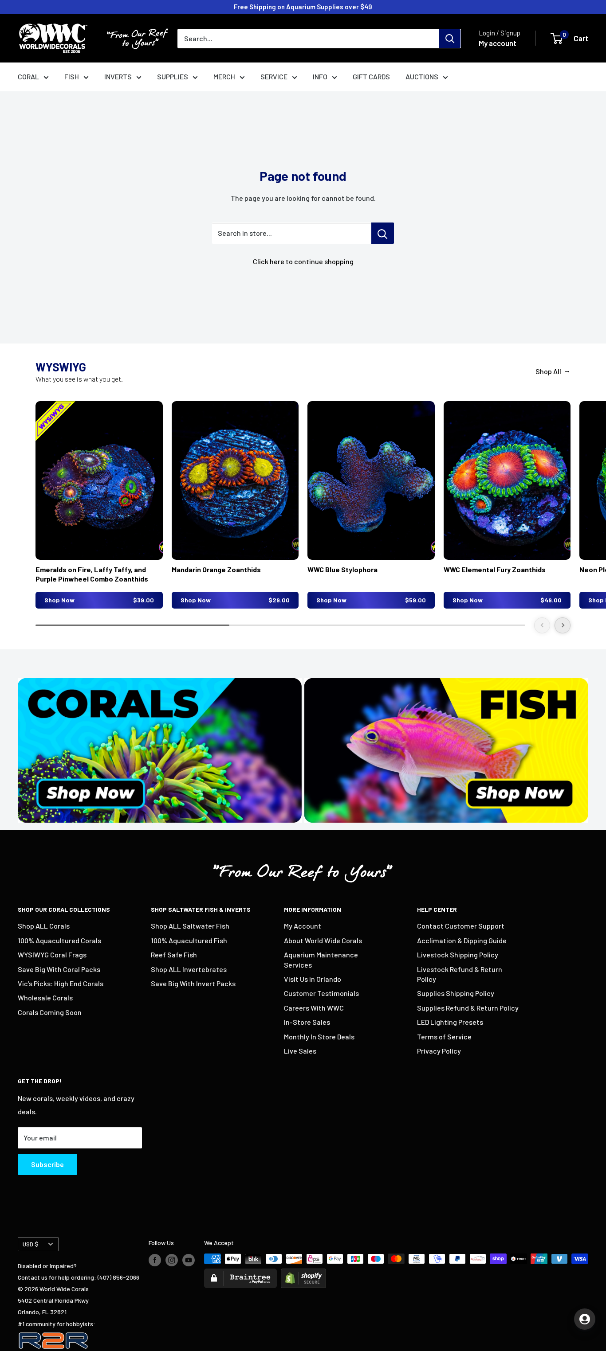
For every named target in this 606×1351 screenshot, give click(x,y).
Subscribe (47, 1164)
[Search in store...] (382, 233)
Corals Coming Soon (50, 1012)
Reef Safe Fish (174, 954)
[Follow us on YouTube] (188, 1259)
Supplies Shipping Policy (455, 993)
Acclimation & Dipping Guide (462, 940)
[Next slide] (563, 625)
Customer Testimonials (321, 993)
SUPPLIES (172, 76)
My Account (302, 925)
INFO (320, 76)
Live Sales (300, 1050)
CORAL (28, 76)
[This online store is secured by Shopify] (303, 1274)
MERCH (224, 76)
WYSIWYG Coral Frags (52, 954)
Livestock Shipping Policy (457, 954)
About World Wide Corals (323, 940)
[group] (99, 505)
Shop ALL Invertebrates (189, 969)
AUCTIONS (421, 76)
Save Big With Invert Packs (193, 983)
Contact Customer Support (460, 925)
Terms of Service (444, 1036)
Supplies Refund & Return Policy (468, 1007)
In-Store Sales (307, 1022)
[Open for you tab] (584, 1319)
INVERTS (118, 76)
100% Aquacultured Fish (189, 940)
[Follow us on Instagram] (171, 1259)
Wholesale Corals (45, 997)
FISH (71, 76)
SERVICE (273, 76)
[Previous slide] (542, 625)
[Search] (450, 38)
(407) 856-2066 (118, 1277)
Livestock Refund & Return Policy (459, 974)
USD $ (31, 1244)
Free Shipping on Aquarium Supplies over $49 (303, 7)
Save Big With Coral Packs (59, 969)
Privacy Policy (439, 1050)
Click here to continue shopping (303, 261)
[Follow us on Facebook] (155, 1259)
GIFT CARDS (371, 76)
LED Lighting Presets (450, 1022)
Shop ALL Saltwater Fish (190, 925)
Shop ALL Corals (44, 925)
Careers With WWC (314, 1007)
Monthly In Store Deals (319, 1036)
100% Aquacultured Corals (59, 940)
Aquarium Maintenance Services (321, 959)
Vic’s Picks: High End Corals (60, 983)
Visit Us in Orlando (312, 979)
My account (497, 43)
